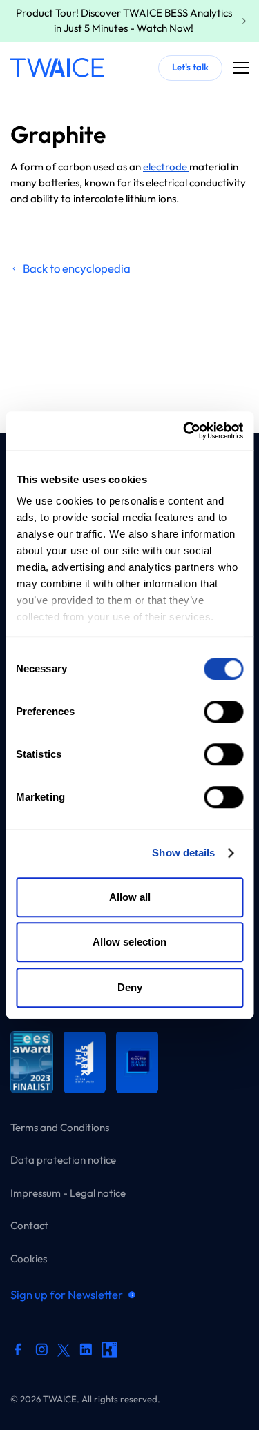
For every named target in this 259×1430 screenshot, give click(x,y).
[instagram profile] (42, 1352)
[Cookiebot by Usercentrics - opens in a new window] (184, 431)
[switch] (223, 712)
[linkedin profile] (86, 1352)
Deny (129, 987)
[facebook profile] (18, 1352)
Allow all (130, 897)
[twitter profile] (63, 1349)
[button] (241, 68)
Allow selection (129, 942)
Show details (183, 853)
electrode (166, 166)
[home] (57, 67)
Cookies (28, 1257)
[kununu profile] (109, 1352)
